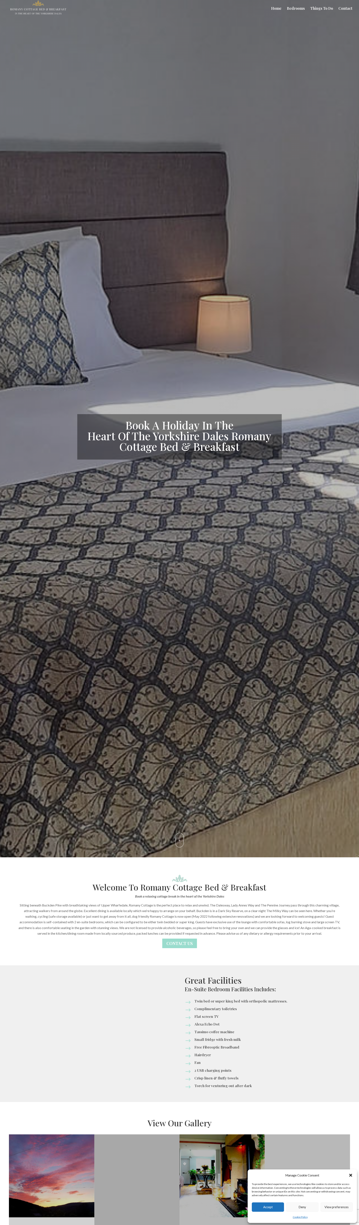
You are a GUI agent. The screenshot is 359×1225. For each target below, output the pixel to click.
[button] (351, 1175)
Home (276, 9)
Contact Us (179, 943)
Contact (345, 9)
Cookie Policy (300, 1217)
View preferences (337, 1207)
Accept (268, 1207)
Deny (302, 1207)
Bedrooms (296, 9)
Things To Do (321, 9)
